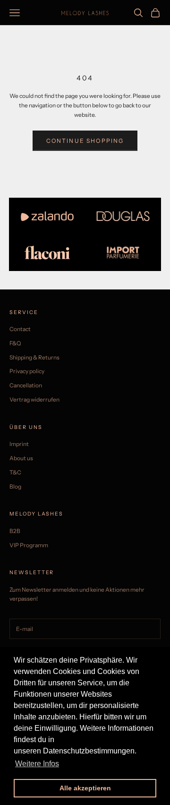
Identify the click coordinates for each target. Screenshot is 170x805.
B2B (14, 530)
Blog (15, 486)
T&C (15, 472)
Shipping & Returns (34, 357)
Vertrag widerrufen (34, 399)
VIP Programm (28, 545)
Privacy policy (26, 371)
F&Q (15, 343)
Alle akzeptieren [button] (85, 788)
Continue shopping (85, 140)
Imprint (19, 443)
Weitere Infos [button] (37, 764)
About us (21, 458)
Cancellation (25, 385)
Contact (20, 328)
